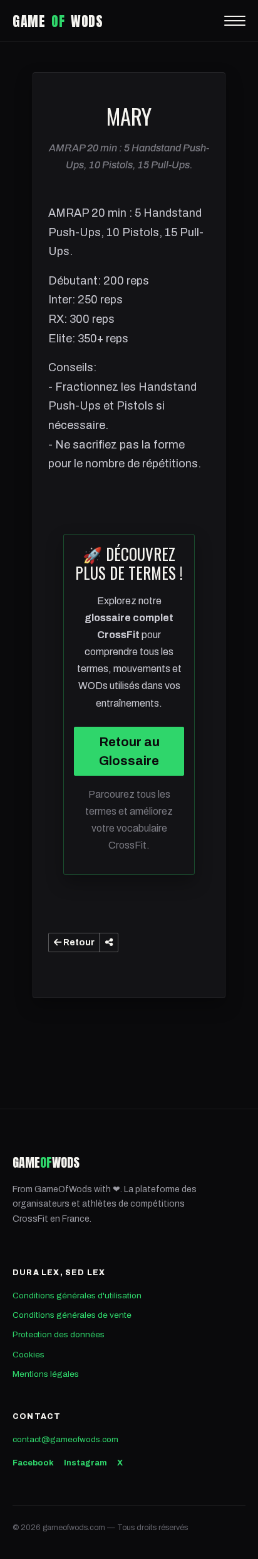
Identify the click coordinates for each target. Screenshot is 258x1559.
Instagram (85, 1463)
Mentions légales (46, 1374)
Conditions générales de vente (72, 1315)
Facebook (33, 1463)
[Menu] (234, 20)
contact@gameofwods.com (65, 1439)
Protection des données (59, 1334)
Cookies (28, 1354)
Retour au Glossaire (129, 751)
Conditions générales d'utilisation (77, 1295)
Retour (78, 942)
